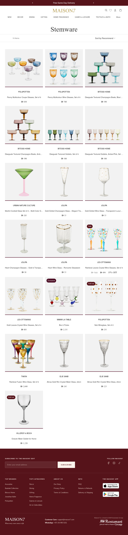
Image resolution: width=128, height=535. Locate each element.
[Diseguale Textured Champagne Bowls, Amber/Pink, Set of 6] (24, 125)
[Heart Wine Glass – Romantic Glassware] (64, 238)
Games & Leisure (35, 501)
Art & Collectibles (35, 505)
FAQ (80, 484)
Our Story (57, 484)
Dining (31, 488)
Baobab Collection (11, 488)
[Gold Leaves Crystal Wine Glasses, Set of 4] (24, 296)
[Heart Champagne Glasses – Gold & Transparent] (24, 238)
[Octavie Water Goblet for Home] (24, 409)
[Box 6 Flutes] (64, 296)
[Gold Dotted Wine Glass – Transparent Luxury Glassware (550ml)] (104, 181)
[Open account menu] (115, 10)
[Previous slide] (32, 3)
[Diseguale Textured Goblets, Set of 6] (64, 125)
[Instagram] (114, 463)
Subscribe (66, 465)
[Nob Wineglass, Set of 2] (104, 296)
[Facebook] (108, 463)
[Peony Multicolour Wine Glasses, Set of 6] (64, 68)
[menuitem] (118, 17)
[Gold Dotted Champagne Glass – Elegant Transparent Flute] (64, 181)
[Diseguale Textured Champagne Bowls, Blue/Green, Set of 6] (104, 68)
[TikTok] (119, 463)
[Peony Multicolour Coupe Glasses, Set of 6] (24, 68)
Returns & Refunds (85, 488)
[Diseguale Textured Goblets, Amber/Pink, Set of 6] (104, 125)
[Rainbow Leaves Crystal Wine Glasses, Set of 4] (104, 238)
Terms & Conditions (61, 493)
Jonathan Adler (10, 497)
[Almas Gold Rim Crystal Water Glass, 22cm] (64, 352)
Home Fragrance (35, 497)
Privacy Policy (59, 488)
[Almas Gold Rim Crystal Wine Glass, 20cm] (104, 352)
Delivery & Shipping (85, 493)
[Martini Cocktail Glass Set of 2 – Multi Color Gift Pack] (24, 181)
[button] (105, 38)
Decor (31, 484)
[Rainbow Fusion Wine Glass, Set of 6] (24, 352)
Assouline (8, 484)
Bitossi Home (10, 493)
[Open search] (106, 10)
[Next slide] (93, 3)
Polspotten (9, 501)
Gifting (31, 493)
